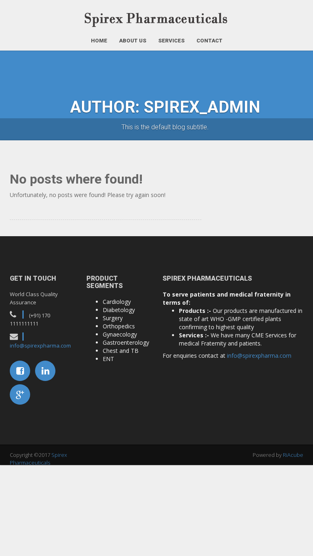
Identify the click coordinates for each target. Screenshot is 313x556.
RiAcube (293, 455)
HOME (99, 41)
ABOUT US (132, 41)
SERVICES (171, 41)
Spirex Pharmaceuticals (38, 458)
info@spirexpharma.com (40, 345)
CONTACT (209, 41)
